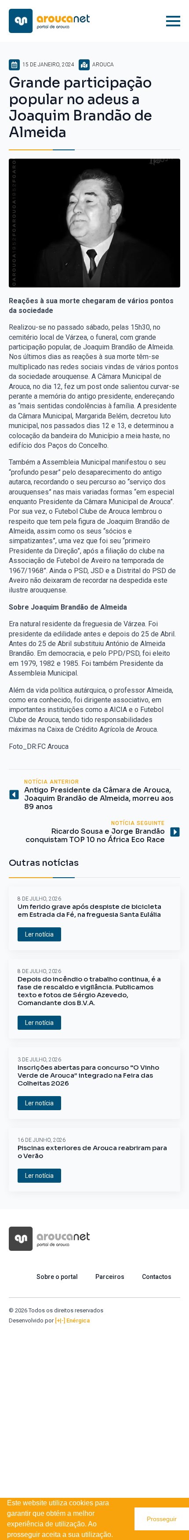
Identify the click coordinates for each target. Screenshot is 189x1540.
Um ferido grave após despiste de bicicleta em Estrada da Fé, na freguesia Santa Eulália (89, 911)
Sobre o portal (57, 1276)
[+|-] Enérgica (72, 1320)
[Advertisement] (94, 1423)
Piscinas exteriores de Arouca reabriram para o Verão (92, 1152)
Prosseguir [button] (162, 1518)
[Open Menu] (173, 21)
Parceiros (109, 1276)
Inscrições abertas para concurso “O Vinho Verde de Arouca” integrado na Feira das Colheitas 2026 (88, 1075)
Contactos (156, 1276)
